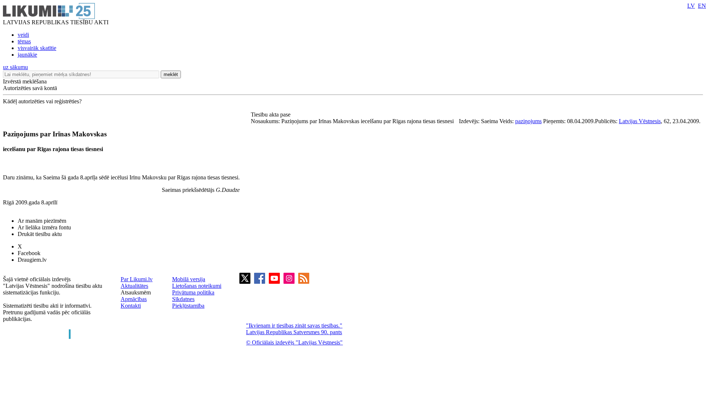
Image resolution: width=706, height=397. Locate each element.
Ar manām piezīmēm (42, 221)
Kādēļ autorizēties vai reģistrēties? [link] (42, 101)
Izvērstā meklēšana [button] (25, 81)
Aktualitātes (134, 286)
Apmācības (134, 299)
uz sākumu (15, 67)
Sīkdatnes (183, 299)
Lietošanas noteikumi (196, 286)
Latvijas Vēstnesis (640, 121)
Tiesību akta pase (271, 114)
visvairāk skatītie (37, 48)
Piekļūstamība (188, 306)
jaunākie (27, 54)
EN (702, 6)
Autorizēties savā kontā (30, 88)
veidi (23, 35)
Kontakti (131, 306)
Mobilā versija (188, 279)
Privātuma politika (193, 292)
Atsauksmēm (136, 292)
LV (691, 6)
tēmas (24, 41)
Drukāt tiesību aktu (40, 234)
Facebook (29, 253)
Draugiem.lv (32, 260)
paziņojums (528, 121)
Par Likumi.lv (137, 279)
